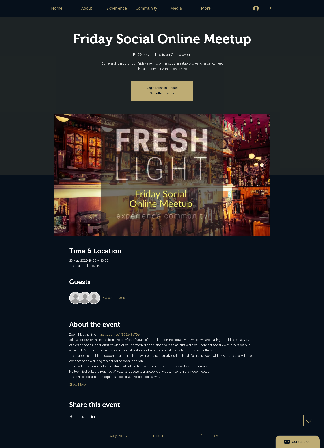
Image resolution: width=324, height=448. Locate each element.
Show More (77, 385)
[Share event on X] (82, 416)
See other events (162, 93)
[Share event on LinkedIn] (93, 416)
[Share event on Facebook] (71, 416)
